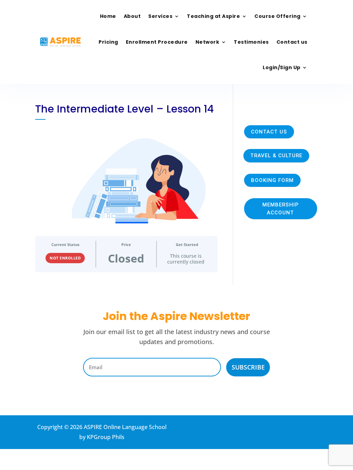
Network (207, 42)
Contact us (291, 42)
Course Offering (277, 16)
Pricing (108, 42)
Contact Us (269, 132)
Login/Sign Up (282, 67)
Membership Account (280, 209)
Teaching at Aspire (213, 16)
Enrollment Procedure (157, 42)
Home (108, 16)
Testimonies (251, 42)
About (132, 16)
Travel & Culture (276, 155)
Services (160, 16)
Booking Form (272, 180)
